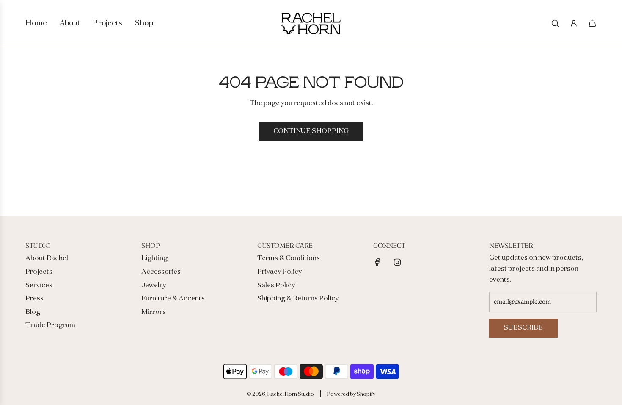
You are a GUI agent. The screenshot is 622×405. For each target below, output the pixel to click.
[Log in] (573, 23)
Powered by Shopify (351, 394)
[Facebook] (377, 262)
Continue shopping (311, 131)
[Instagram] (397, 262)
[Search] (555, 23)
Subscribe (523, 328)
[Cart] (592, 23)
